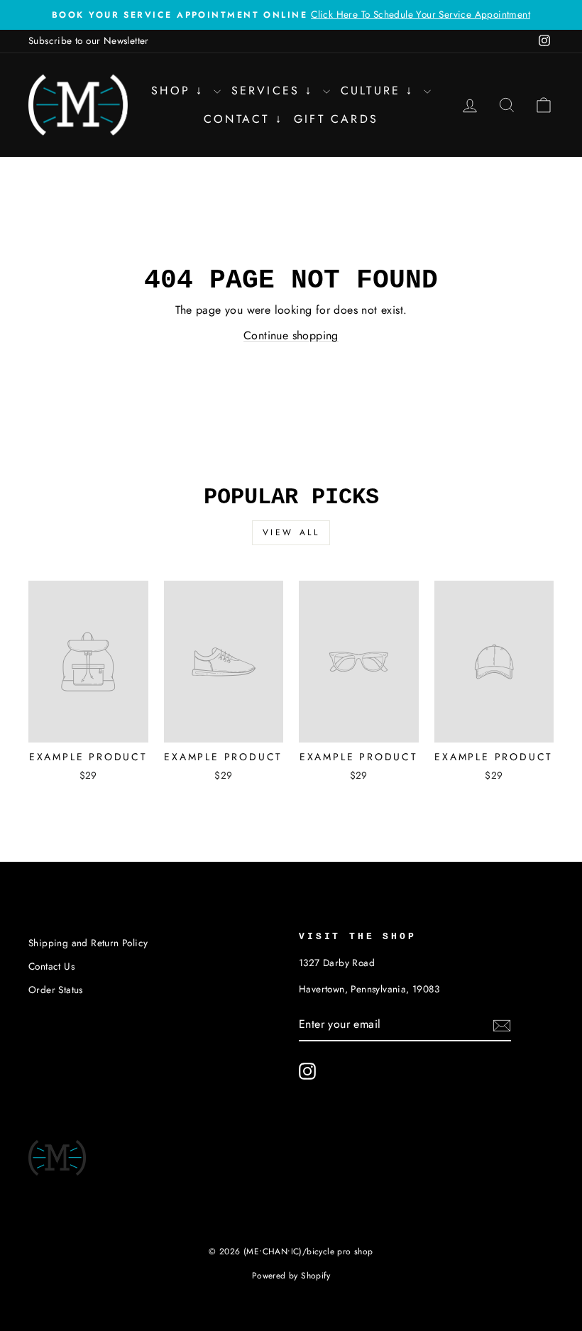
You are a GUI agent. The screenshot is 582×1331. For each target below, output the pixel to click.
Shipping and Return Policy (88, 943)
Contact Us (51, 966)
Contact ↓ (243, 119)
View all (291, 532)
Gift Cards (336, 119)
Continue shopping (291, 335)
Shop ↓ (180, 90)
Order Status (55, 989)
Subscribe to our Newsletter (88, 40)
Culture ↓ (380, 90)
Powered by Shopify (291, 1275)
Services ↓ (275, 90)
